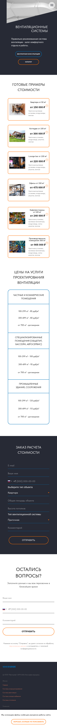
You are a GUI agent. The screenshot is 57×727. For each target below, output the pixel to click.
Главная (5, 685)
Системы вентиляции (9, 693)
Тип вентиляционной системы (24, 514)
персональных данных (17, 646)
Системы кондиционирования (12, 689)
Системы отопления (9, 700)
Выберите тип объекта (20, 487)
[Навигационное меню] (51, 5)
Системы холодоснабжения (12, 696)
